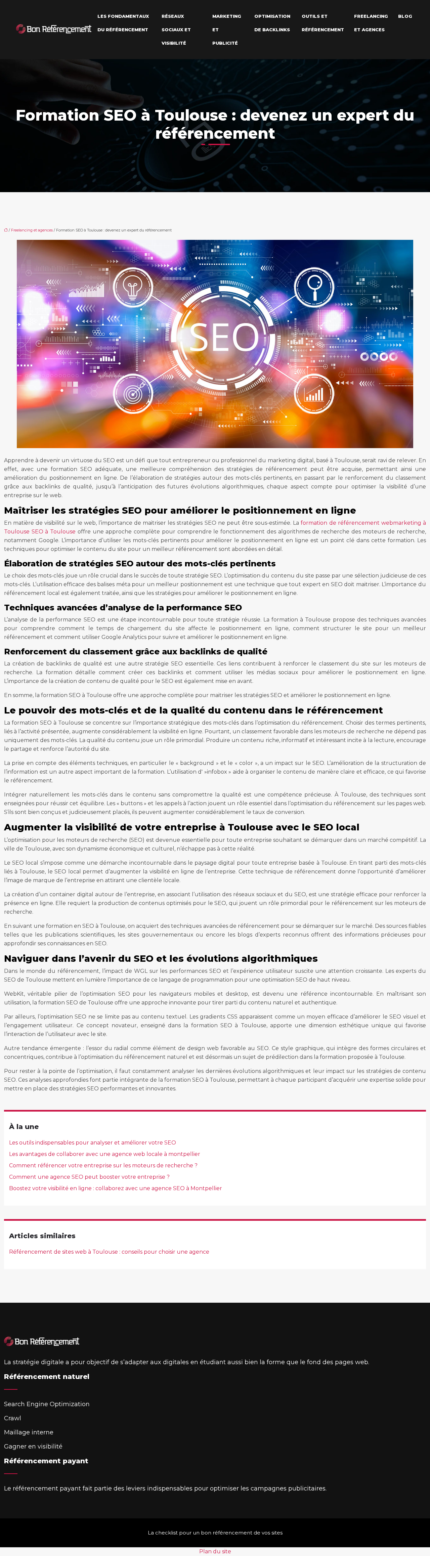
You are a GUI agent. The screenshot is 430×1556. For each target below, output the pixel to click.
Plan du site (215, 1551)
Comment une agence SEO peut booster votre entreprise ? (89, 1177)
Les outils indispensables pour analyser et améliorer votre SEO (92, 1142)
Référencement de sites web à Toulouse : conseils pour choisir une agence (109, 1252)
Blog (405, 16)
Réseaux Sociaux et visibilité (176, 29)
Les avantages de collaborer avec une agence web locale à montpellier (104, 1154)
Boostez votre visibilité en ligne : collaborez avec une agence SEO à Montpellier (115, 1188)
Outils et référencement (323, 22)
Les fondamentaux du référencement (123, 22)
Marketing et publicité (226, 29)
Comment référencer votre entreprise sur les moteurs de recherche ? (103, 1165)
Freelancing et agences (371, 22)
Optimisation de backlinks (272, 22)
